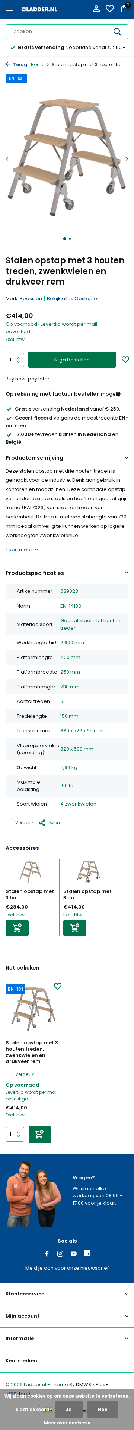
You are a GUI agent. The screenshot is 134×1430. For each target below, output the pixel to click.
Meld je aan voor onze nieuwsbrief (67, 1268)
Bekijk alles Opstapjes (73, 298)
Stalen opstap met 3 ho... (30, 894)
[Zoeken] (118, 31)
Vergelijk (24, 822)
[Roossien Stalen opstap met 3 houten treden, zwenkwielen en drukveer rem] (33, 1009)
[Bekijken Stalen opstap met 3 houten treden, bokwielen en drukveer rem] (88, 873)
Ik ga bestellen (72, 359)
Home (37, 64)
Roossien (31, 298)
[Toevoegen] (17, 928)
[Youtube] (74, 1254)
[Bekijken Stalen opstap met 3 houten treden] (30, 873)
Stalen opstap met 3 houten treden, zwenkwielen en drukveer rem (32, 1052)
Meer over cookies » (67, 1423)
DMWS (83, 1384)
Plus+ (102, 1384)
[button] (64, 238)
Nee (102, 1409)
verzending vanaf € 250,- (69, 408)
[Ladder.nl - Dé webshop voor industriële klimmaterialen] (39, 9)
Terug (19, 64)
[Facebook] (47, 1254)
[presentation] (7, 158)
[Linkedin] (87, 1254)
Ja (69, 1409)
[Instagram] (60, 1254)
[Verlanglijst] (110, 9)
